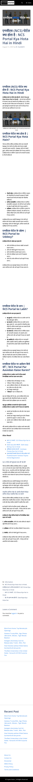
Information (9, 582)
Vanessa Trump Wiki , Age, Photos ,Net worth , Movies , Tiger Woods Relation (15, 635)
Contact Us (7, 758)
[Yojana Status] (7, 3)
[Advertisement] (16, 67)
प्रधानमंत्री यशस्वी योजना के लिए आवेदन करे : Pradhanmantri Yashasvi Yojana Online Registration (18, 455)
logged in (14, 613)
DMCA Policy (8, 764)
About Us (7, 755)
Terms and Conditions (11, 770)
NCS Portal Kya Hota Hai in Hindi (16, 584)
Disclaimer (7, 761)
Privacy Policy (8, 767)
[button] (22, 3)
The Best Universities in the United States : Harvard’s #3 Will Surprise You (15, 653)
